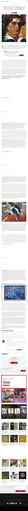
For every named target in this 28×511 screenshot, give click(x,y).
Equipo (6, 508)
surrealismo (21, 46)
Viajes (18, 500)
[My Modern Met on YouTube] (20, 503)
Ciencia (13, 500)
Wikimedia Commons (14, 222)
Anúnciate (15, 508)
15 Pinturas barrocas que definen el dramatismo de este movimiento (13, 444)
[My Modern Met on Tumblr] (18, 503)
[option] (8, 394)
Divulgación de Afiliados (18, 508)
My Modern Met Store (6, 407)
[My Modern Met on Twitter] (12, 503)
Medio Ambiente (10, 500)
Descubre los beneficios (14, 364)
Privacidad (22, 508)
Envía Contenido (9, 508)
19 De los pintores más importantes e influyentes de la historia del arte (13, 431)
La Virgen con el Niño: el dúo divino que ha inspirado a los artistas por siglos (12, 337)
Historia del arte (15, 4)
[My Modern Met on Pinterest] (10, 503)
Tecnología (16, 500)
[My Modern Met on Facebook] (8, 503)
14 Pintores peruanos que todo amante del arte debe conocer (13, 480)
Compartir (19, 349)
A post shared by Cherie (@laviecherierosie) (11, 175)
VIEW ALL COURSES (6, 385)
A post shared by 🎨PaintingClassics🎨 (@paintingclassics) (11, 121)
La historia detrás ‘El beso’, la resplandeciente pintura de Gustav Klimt (5, 444)
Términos (25, 508)
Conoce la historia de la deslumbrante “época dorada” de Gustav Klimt (22, 444)
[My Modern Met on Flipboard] (16, 503)
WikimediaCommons (13, 43)
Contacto (12, 508)
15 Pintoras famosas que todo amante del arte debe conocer (22, 431)
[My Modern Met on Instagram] (14, 503)
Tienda (20, 500)
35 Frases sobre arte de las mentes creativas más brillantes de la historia (12, 334)
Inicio (11, 4)
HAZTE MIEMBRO (14, 362)
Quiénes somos (3, 508)
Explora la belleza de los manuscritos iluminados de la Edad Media (5, 468)
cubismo (14, 46)
